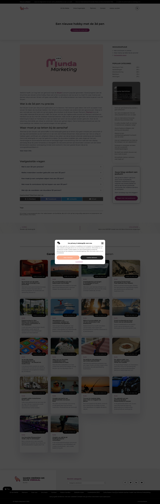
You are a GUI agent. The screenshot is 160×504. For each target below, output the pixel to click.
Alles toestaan (68, 257)
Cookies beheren (92, 257)
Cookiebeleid (79, 261)
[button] (102, 243)
